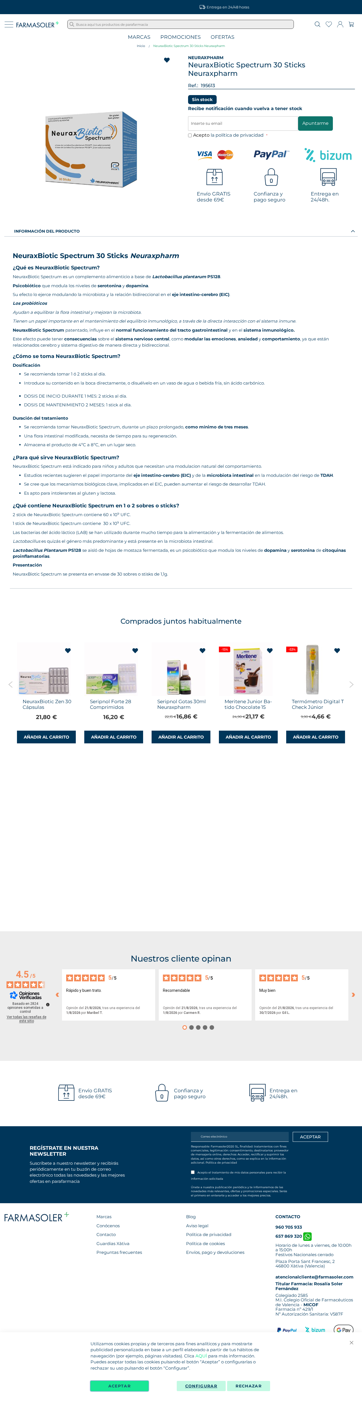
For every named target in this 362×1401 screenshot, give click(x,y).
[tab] (181, 231)
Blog (191, 1216)
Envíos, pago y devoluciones (215, 1252)
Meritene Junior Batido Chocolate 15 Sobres (248, 707)
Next (351, 684)
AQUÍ (201, 1356)
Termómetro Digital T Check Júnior (318, 704)
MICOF (310, 1304)
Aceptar (119, 1386)
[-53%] (313, 694)
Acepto (229, 135)
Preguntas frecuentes (119, 1252)
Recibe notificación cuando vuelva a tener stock (245, 108)
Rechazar (249, 1386)
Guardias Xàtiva (113, 1243)
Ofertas (222, 37)
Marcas (139, 37)
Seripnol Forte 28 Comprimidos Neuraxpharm (110, 707)
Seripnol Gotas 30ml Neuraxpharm (181, 704)
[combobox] (180, 24)
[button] (68, 651)
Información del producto (47, 231)
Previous (10, 684)
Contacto (106, 1234)
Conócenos (108, 1225)
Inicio (141, 46)
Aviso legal (197, 1225)
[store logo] (37, 24)
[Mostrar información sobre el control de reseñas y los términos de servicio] (48, 1004)
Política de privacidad (221, 1162)
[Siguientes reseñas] (353, 995)
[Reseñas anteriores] (57, 995)
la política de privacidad (238, 135)
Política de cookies (205, 1243)
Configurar (201, 1386)
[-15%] (246, 694)
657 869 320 (289, 1236)
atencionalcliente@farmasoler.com (314, 1277)
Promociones (180, 37)
